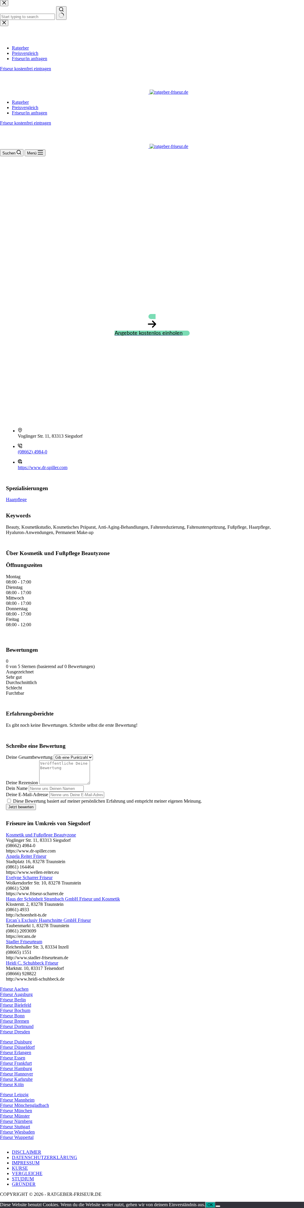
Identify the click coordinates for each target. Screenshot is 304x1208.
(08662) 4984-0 (32, 451)
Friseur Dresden (15, 1031)
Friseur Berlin (13, 999)
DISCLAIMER (26, 1152)
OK (210, 1205)
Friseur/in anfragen (29, 112)
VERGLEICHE (27, 1173)
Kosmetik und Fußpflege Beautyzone (41, 834)
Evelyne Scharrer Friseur (29, 877)
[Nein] (218, 1206)
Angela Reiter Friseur (26, 856)
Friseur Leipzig (14, 1094)
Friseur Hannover (16, 1073)
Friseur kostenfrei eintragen (25, 122)
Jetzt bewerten (21, 807)
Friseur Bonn (12, 1015)
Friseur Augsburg (16, 994)
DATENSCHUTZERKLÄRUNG (44, 1157)
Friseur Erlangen (15, 1052)
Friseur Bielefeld (15, 1005)
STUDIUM (23, 1178)
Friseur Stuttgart (15, 1126)
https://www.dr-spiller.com (42, 467)
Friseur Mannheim (17, 1099)
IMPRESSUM (25, 1162)
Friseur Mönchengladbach (24, 1105)
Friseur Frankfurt (16, 1063)
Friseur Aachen (14, 989)
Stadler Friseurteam (24, 941)
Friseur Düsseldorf (17, 1047)
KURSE (20, 1168)
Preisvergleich (25, 107)
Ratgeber (20, 102)
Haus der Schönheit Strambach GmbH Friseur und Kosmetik (63, 898)
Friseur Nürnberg (16, 1121)
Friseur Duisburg (16, 1041)
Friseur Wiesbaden (17, 1131)
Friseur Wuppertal (17, 1137)
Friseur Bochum (15, 1010)
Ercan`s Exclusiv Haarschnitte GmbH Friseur (48, 920)
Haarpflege (16, 499)
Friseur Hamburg (16, 1068)
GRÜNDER (24, 1184)
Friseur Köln (12, 1084)
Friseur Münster (15, 1115)
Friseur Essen (12, 1057)
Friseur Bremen (14, 1021)
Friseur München (16, 1110)
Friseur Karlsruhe (16, 1079)
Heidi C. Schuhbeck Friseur (32, 962)
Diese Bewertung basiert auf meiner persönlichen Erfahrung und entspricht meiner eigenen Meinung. (107, 801)
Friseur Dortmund (17, 1026)
